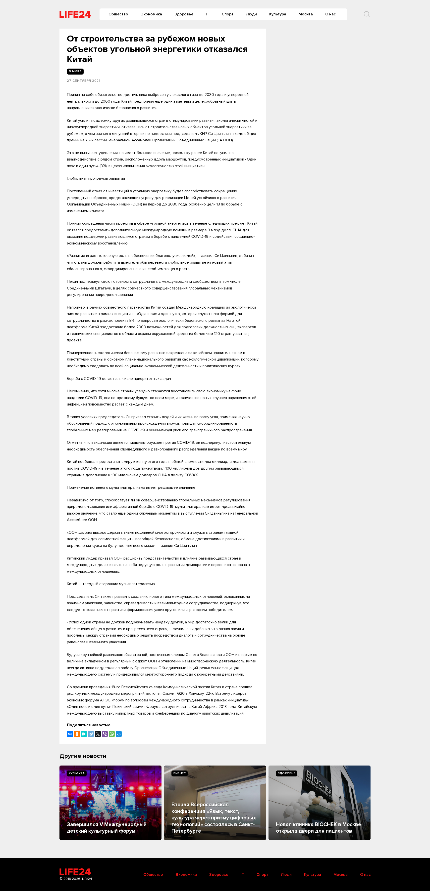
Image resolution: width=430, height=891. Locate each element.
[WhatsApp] (112, 734)
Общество (118, 14)
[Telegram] (91, 734)
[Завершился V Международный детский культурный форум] (110, 803)
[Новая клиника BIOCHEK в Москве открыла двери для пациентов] (320, 803)
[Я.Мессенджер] (84, 734)
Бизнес (179, 773)
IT (207, 14)
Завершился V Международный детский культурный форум (107, 827)
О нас (330, 14)
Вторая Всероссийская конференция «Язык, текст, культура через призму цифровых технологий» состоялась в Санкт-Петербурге (213, 818)
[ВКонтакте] (70, 734)
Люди (251, 14)
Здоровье (183, 14)
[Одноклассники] (77, 734)
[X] (98, 734)
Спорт (227, 14)
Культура (277, 14)
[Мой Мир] (119, 734)
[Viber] (105, 734)
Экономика (151, 14)
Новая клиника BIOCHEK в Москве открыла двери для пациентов (318, 827)
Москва (306, 14)
